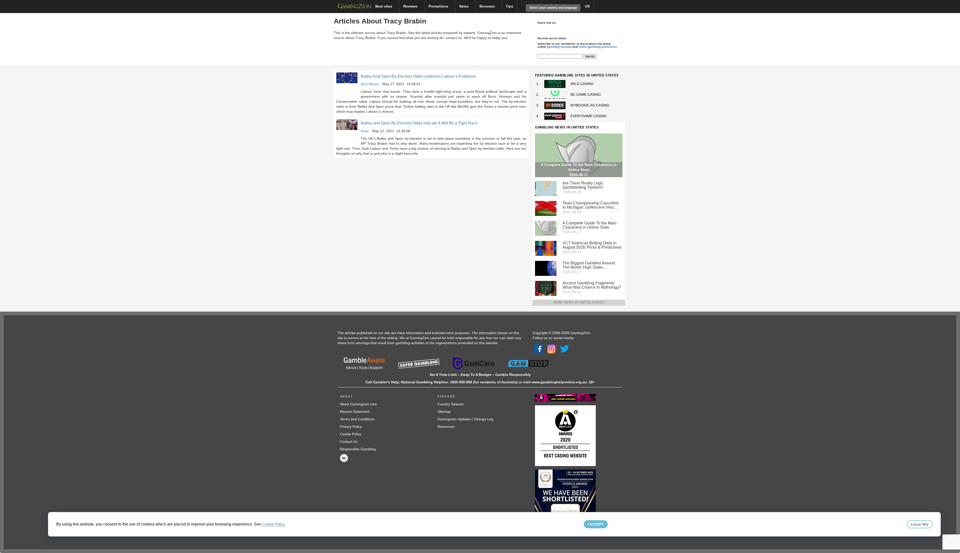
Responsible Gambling (358, 449)
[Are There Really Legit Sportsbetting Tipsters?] (545, 188)
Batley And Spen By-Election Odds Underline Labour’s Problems (418, 76)
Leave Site (919, 524)
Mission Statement (354, 412)
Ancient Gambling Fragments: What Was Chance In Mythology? (591, 285)
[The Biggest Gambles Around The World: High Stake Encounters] (545, 268)
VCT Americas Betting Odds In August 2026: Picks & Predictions (592, 245)
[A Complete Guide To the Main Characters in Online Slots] (545, 228)
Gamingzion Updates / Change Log (465, 419)
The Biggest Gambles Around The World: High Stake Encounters (588, 265)
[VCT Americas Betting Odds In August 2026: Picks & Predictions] (545, 248)
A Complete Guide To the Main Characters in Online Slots (589, 225)
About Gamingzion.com (358, 404)
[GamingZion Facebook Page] (538, 349)
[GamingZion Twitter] (564, 349)
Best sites (384, 6)
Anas (365, 131)
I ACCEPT (596, 524)
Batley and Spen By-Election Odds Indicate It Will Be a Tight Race (419, 123)
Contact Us (349, 442)
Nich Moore (370, 84)
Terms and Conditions (357, 419)
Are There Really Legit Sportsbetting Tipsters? (582, 185)
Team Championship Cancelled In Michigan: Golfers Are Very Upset (590, 205)
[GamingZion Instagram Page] (552, 349)
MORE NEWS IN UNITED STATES (578, 302)
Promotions (438, 6)
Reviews (410, 6)
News (464, 6)
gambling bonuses (559, 46)
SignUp (589, 56)
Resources (446, 427)
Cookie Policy (350, 434)
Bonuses (488, 6)
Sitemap (444, 412)
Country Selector (451, 404)
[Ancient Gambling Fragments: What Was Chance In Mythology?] (545, 288)
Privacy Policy (351, 427)
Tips (509, 6)
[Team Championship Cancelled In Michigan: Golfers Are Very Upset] (545, 208)
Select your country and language (553, 7)
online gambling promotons (597, 46)
